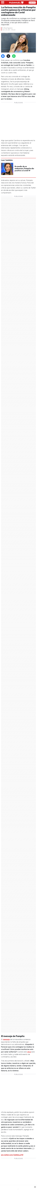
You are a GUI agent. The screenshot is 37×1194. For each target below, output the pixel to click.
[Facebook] (3, 56)
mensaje (6, 1039)
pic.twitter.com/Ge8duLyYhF (12, 1155)
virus (29, 1052)
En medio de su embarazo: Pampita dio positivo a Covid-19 (24, 168)
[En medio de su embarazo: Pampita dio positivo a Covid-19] (7, 169)
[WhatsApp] (14, 56)
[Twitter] (9, 56)
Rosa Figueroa (8, 28)
